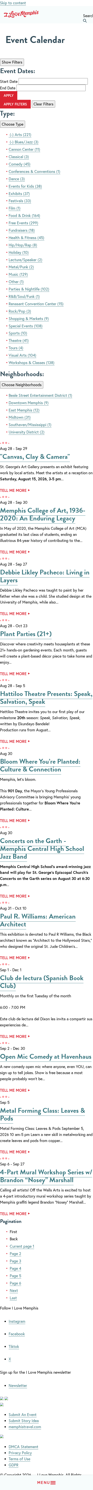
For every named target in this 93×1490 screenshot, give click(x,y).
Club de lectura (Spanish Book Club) (41, 982)
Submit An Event (23, 1414)
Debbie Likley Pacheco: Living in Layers (45, 576)
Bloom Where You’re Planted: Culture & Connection (40, 765)
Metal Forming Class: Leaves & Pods (42, 1114)
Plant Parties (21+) (26, 634)
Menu (43, 1482)
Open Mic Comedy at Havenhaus (45, 1056)
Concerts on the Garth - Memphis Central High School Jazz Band (42, 849)
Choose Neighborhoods (22, 384)
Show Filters (12, 62)
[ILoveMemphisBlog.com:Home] (21, 14)
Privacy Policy (20, 1452)
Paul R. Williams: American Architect (38, 920)
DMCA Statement (23, 1446)
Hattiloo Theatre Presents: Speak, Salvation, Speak (46, 698)
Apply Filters (15, 104)
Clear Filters (43, 104)
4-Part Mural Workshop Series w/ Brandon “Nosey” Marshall (46, 1176)
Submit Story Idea (24, 1420)
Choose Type (12, 124)
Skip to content (13, 2)
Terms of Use (19, 1458)
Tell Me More (13, 490)
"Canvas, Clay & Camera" (35, 456)
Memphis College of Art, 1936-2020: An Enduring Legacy (42, 514)
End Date (7, 87)
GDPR (13, 1464)
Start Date (9, 81)
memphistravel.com (25, 1426)
